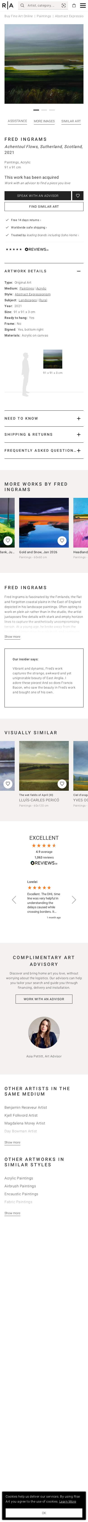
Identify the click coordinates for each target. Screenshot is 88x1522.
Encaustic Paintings (21, 1194)
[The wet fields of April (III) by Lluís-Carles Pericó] (44, 766)
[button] (83, 5)
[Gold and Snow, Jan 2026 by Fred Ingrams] (44, 523)
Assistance (17, 121)
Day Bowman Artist (21, 1131)
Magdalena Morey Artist (25, 1123)
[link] (63, 5)
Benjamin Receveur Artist (26, 1107)
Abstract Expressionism (33, 294)
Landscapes (28, 300)
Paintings (44, 16)
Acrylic (41, 288)
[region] (44, 900)
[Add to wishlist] (77, 195)
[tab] (44, 271)
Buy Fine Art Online (19, 16)
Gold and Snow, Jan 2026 (38, 552)
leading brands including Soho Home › (53, 235)
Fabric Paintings (18, 1202)
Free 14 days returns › (26, 220)
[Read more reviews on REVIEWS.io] (44, 863)
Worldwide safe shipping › (29, 227)
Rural (43, 300)
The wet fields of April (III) (36, 795)
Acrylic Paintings (19, 1178)
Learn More (67, 1501)
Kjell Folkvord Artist (21, 1115)
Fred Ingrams (26, 139)
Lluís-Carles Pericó (39, 800)
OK (44, 1513)
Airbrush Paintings (20, 1186)
